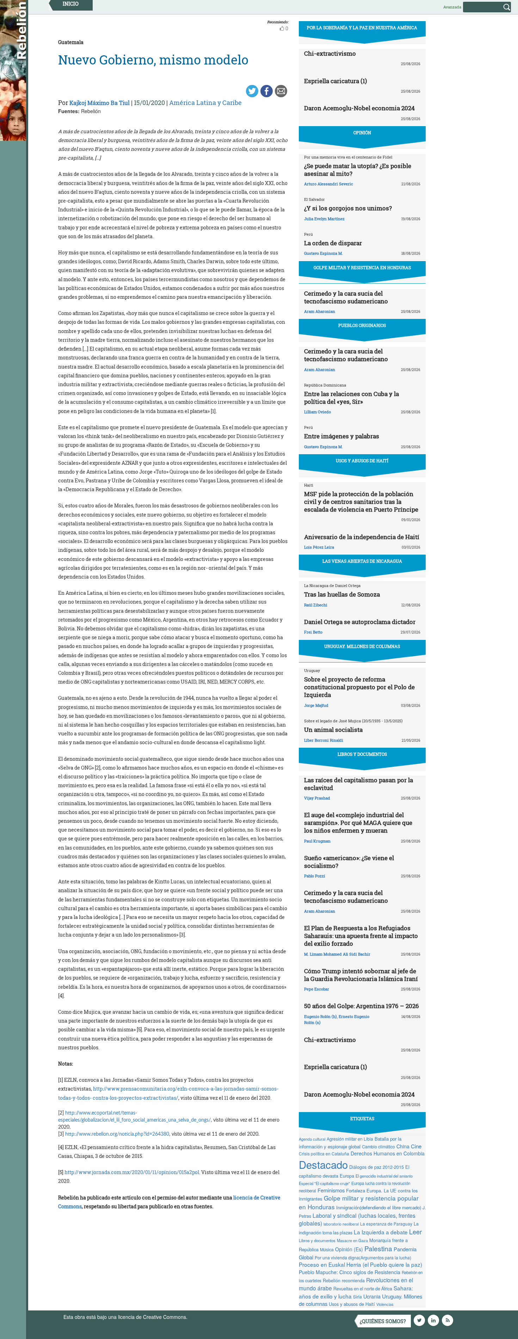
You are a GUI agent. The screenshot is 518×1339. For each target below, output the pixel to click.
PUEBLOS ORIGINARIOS (362, 325)
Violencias (385, 1304)
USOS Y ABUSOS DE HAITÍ (362, 460)
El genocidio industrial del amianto (384, 1176)
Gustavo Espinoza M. (323, 253)
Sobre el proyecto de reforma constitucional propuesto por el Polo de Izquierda (359, 687)
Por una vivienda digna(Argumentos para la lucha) (363, 1257)
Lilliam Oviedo (317, 411)
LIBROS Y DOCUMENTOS (362, 754)
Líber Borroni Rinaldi (323, 740)
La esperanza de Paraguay (386, 1224)
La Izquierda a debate (381, 1232)
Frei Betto (313, 632)
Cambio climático (378, 1146)
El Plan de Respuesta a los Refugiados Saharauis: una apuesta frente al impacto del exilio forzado (361, 936)
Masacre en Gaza (352, 1240)
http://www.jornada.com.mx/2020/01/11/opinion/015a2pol (131, 1172)
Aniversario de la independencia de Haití (361, 537)
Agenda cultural (312, 1139)
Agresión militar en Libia (350, 1139)
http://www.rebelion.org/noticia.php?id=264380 (117, 1134)
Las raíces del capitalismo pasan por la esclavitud (358, 784)
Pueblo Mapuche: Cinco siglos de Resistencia (349, 1272)
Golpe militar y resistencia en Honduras (362, 267)
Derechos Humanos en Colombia (388, 1153)
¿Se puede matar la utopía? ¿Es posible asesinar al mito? (357, 170)
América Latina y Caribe (205, 102)
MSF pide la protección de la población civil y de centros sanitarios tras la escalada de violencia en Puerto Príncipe (361, 501)
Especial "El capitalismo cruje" (324, 1183)
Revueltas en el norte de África (362, 1288)
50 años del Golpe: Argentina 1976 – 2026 (361, 1006)
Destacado (323, 1164)
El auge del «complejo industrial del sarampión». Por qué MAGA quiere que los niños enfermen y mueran (358, 822)
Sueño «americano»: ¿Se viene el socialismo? (349, 862)
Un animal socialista (333, 730)
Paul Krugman (317, 841)
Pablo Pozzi (314, 875)
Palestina (378, 1248)
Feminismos (331, 1190)
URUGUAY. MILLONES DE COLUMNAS (362, 646)
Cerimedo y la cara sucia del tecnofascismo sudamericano (346, 297)
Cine (416, 1146)
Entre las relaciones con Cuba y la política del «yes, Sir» (351, 398)
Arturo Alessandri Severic (328, 183)
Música (327, 1249)
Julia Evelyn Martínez (324, 218)
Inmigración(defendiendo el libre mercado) (378, 1207)
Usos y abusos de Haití (352, 1304)
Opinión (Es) (349, 1249)
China (402, 1146)
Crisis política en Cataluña (324, 1153)
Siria (357, 1297)
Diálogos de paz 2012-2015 (376, 1167)
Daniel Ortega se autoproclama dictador (359, 622)
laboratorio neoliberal (341, 1224)
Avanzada (452, 7)
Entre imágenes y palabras (341, 436)
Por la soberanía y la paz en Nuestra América (362, 27)
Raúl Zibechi (315, 604)
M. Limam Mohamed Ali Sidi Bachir (337, 954)
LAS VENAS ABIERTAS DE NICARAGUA (362, 561)
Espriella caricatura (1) (335, 81)
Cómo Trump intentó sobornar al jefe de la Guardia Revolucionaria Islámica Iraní (361, 975)
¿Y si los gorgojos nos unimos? (348, 208)
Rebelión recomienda (344, 1280)
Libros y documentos (317, 1240)
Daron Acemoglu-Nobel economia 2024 (359, 108)
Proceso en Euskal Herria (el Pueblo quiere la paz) (360, 1264)
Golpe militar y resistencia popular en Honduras (359, 1202)
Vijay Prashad (317, 798)
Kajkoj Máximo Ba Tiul (99, 102)
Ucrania (372, 1296)
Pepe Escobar (316, 989)
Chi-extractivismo (330, 53)
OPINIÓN (362, 132)
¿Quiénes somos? (383, 1321)
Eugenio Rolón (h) (320, 1016)
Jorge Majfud (316, 705)
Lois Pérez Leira (319, 547)
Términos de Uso (208, 1316)
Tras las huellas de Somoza (342, 594)
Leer (415, 1231)
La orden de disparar (333, 243)
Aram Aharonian (319, 311)
